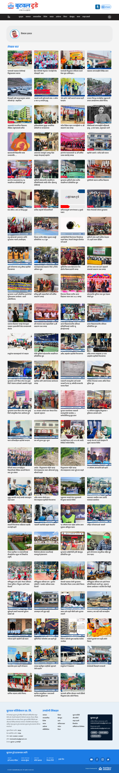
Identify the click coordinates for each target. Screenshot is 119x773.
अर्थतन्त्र (58, 17)
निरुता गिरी (50, 760)
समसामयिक (37, 17)
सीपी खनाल (38, 760)
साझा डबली (86, 17)
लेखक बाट (13, 47)
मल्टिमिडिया (46, 729)
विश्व (59, 729)
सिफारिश (75, 724)
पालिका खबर (61, 724)
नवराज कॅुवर (25, 760)
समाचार (28, 17)
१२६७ (19, 733)
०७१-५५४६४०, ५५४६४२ (16, 736)
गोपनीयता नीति (96, 736)
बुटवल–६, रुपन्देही (16, 742)
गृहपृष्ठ (21, 17)
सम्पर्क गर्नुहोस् (103, 733)
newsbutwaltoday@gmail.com (100, 723)
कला (78, 17)
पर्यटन (59, 726)
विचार (65, 17)
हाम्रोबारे (94, 733)
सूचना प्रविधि (76, 715)
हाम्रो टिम (61, 759)
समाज (51, 17)
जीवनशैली (75, 718)
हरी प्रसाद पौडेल (13, 760)
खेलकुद (72, 17)
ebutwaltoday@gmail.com (18, 739)
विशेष (45, 17)
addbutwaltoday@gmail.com (100, 728)
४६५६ (19, 730)
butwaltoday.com (17, 770)
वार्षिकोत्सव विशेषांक (78, 726)
